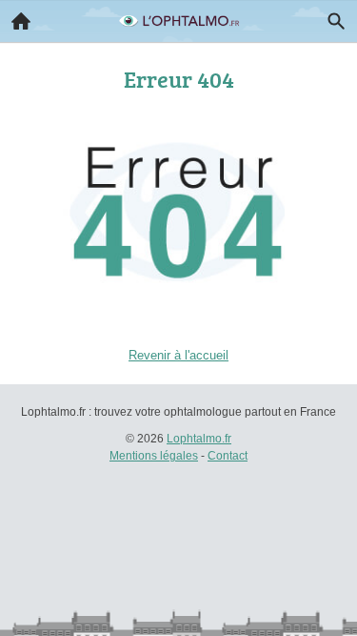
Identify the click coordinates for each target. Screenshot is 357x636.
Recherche (336, 21)
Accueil (21, 21)
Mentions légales (153, 455)
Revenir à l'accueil (178, 355)
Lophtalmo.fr (199, 438)
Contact (228, 455)
